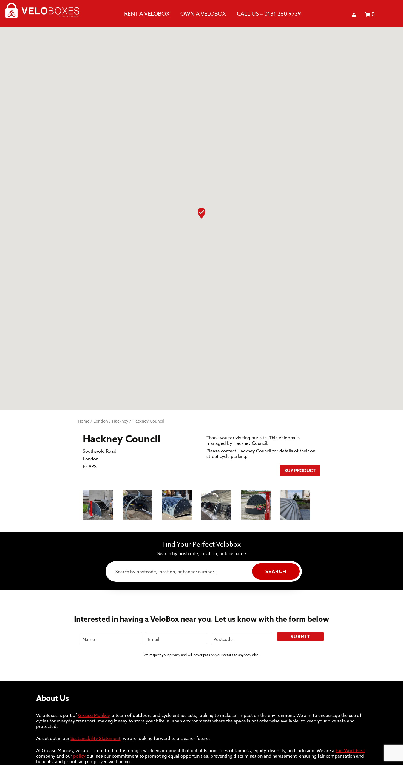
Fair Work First (350, 750)
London (100, 421)
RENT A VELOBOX (146, 13)
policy (79, 756)
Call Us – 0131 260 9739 (269, 13)
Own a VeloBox (203, 13)
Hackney (120, 421)
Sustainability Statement (95, 738)
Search (275, 571)
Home (83, 421)
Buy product (300, 470)
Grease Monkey (93, 715)
